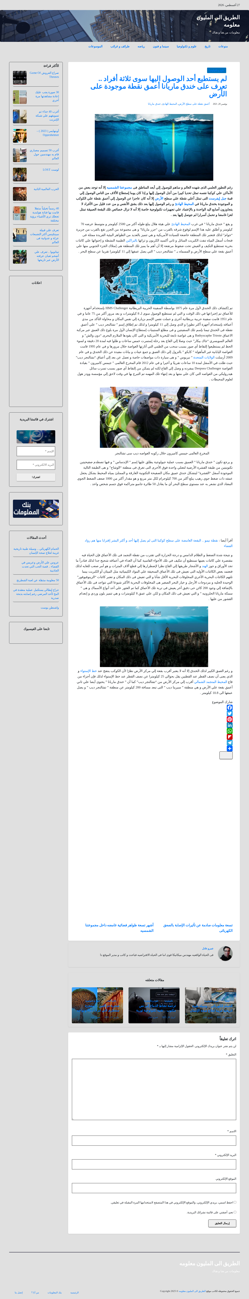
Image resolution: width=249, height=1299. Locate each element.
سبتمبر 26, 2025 (224, 1017)
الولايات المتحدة (204, 357)
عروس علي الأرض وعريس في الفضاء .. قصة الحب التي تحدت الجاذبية (40, 566)
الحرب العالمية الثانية (46, 189)
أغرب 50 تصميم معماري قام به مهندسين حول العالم (44, 154)
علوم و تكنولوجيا (187, 46)
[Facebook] (154, 708)
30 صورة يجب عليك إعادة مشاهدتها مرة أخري (47, 96)
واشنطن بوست (50, 607)
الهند (205, 566)
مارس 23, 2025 (111, 1017)
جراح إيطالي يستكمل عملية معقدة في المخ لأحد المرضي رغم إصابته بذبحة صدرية (36, 593)
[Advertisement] (205, 513)
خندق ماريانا (154, 103)
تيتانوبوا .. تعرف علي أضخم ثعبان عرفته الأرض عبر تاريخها (46, 255)
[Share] (154, 748)
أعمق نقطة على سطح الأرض (194, 103)
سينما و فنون (161, 46)
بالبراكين (131, 240)
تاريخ (207, 46)
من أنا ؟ (35, 1292)
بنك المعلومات (55, 1292)
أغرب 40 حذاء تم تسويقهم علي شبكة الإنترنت (47, 115)
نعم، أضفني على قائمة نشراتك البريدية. (210, 1212)
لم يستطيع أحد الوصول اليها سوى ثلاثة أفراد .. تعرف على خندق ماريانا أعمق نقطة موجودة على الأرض (158, 86)
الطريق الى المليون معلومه (209, 1263)
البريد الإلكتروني (225, 1154)
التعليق (231, 1054)
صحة (227, 1001)
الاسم (231, 1131)
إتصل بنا (19, 1292)
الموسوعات (95, 46)
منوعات (223, 46)
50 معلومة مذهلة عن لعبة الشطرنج (38, 580)
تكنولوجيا (169, 1001)
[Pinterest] (154, 719)
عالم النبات (111, 1001)
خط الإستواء (88, 671)
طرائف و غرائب (120, 46)
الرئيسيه (74, 1292)
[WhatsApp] (154, 731)
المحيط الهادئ (169, 103)
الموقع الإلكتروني (226, 1178)
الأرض (159, 198)
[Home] (236, 43)
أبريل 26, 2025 (168, 1017)
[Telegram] (154, 743)
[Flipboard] (154, 737)
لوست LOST (51, 169)
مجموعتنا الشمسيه (119, 187)
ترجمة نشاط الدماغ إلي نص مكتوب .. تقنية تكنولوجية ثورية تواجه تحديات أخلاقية (156, 1010)
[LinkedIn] (154, 725)
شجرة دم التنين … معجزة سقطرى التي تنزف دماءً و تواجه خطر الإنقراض (98, 1010)
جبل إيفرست (217, 198)
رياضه (141, 46)
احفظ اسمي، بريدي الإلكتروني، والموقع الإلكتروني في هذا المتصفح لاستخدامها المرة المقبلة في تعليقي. (171, 1202)
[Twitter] (154, 713)
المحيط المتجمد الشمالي (210, 682)
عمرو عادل (207, 948)
